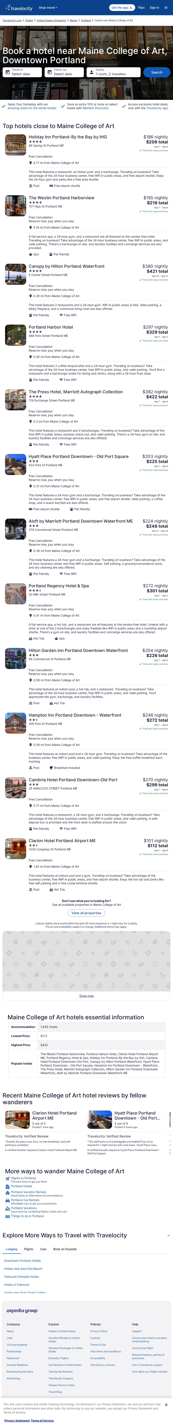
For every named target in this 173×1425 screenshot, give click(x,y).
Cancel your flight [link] (142, 1348)
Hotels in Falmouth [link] (17, 1284)
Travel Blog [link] (55, 1391)
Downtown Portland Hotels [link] (22, 1260)
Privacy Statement (17, 1420)
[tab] (12, 1249)
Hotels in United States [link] (62, 1331)
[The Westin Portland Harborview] (86, 226)
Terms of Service (42, 1420)
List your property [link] (17, 1344)
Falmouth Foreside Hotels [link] (21, 1276)
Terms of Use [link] (98, 1344)
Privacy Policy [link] (98, 1331)
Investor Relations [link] (17, 1364)
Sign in (154, 7)
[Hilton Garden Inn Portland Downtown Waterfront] (86, 676)
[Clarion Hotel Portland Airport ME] (86, 865)
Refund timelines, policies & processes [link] (148, 1356)
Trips (141, 7)
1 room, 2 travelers (111, 74)
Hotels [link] (29, 20)
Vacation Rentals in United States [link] (64, 1339)
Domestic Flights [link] (58, 1358)
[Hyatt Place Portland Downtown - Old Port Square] (86, 482)
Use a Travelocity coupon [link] (147, 1364)
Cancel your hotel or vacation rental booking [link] (149, 1339)
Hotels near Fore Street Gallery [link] (25, 1292)
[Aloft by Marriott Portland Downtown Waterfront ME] (86, 547)
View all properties (86, 913)
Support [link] (136, 1331)
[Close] (166, 1404)
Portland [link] (86, 20)
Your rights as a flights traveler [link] (150, 1371)
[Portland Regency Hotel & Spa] (86, 612)
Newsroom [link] (13, 1358)
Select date (21, 74)
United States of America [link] (51, 20)
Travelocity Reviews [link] (61, 1371)
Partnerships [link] (14, 1351)
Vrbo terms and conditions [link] (105, 1351)
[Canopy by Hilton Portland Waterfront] (86, 290)
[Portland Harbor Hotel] (86, 353)
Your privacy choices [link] (102, 1364)
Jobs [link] (9, 1337)
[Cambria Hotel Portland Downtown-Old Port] (86, 804)
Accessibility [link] (97, 1358)
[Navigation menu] (166, 8)
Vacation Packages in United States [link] (65, 1349)
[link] (86, 1179)
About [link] (10, 1331)
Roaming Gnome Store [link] (20, 1371)
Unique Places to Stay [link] (62, 1385)
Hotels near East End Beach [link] (23, 1268)
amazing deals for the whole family (31, 108)
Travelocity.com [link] (12, 20)
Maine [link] (73, 20)
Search (156, 72)
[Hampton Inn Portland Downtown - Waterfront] (86, 741)
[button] (86, 1235)
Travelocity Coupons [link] (61, 1378)
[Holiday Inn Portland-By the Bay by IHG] (86, 161)
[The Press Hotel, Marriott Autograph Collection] (86, 418)
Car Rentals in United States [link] (65, 1364)
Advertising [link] (13, 1378)
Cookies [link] (95, 1337)
